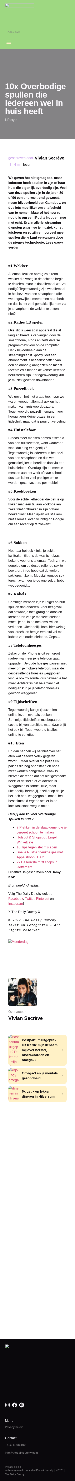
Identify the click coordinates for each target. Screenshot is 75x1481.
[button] (8, 42)
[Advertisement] (37, 1141)
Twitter (29, 898)
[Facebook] (14, 1404)
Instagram (15, 903)
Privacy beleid (14, 1427)
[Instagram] (7, 1404)
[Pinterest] (21, 1404)
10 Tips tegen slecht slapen (37, 847)
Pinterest (43, 898)
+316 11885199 (15, 1444)
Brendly (49, 1470)
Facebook (15, 898)
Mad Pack (36, 1470)
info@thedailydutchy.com (21, 1452)
